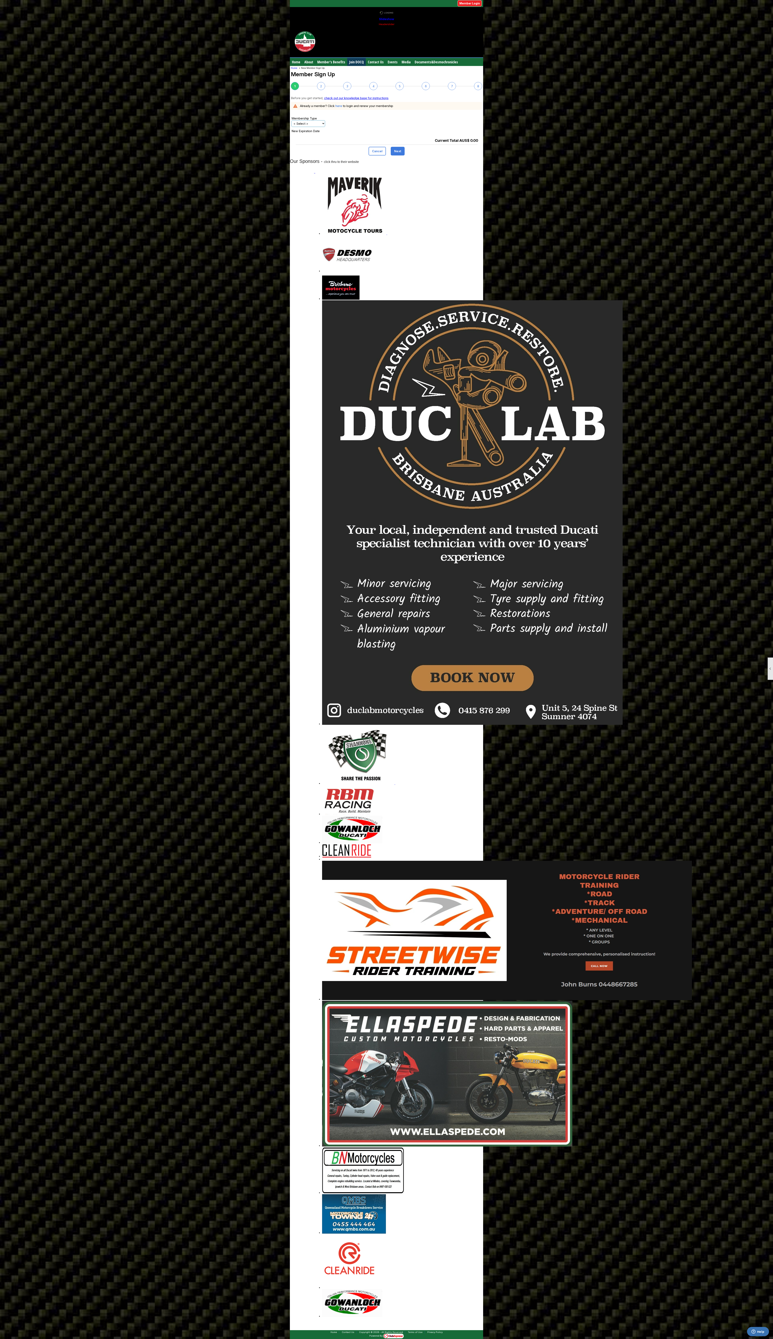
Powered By (376, 1335)
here (338, 106)
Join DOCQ (356, 62)
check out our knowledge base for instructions (356, 98)
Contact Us (376, 62)
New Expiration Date (305, 131)
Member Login (469, 3)
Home (296, 62)
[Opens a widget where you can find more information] (758, 1332)
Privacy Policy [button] (435, 1332)
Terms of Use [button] (415, 1332)
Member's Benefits (331, 62)
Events (393, 62)
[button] (308, 62)
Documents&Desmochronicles (436, 62)
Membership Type (304, 118)
